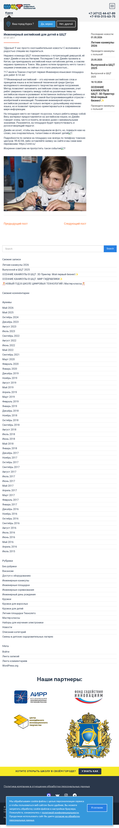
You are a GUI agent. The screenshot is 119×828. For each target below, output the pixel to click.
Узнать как (90, 771)
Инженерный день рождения (19, 594)
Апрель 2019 (9, 392)
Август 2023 (9, 326)
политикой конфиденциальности (60, 812)
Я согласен (97, 807)
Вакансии (7, 571)
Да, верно (47, 24)
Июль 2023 (8, 331)
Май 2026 (7, 307)
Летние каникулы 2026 (15, 264)
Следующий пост (75, 223)
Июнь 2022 (8, 345)
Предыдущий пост (16, 223)
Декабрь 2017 (10, 453)
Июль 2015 (8, 551)
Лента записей (10, 656)
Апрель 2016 (9, 546)
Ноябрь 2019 (9, 378)
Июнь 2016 (8, 537)
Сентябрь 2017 (11, 467)
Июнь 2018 (8, 438)
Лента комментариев (14, 661)
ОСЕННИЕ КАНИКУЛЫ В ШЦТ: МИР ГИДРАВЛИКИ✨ (32, 278)
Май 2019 (7, 387)
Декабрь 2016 (10, 509)
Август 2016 (9, 527)
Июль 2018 (8, 434)
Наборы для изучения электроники (22, 622)
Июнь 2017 (8, 481)
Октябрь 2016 (10, 518)
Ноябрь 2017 (9, 457)
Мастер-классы (11, 617)
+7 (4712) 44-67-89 (102, 13)
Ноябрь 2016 (9, 513)
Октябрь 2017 (10, 462)
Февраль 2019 (10, 401)
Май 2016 (7, 542)
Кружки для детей (12, 608)
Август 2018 (9, 429)
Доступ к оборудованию (16, 575)
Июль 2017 (8, 476)
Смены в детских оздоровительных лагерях (27, 636)
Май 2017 (7, 485)
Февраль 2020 (10, 364)
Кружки (6, 599)
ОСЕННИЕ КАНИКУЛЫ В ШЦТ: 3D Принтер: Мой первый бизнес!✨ (40, 274)
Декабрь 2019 (10, 373)
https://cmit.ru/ (27, 143)
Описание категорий (14, 632)
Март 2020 (8, 359)
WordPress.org (10, 665)
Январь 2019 (9, 406)
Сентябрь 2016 (11, 523)
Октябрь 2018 (10, 420)
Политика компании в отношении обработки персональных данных (47, 786)
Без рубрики (9, 566)
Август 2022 (9, 340)
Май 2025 (7, 312)
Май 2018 (7, 443)
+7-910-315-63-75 (102, 16)
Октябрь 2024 (10, 317)
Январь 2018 (9, 448)
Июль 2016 (8, 532)
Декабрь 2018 (10, 410)
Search (110, 248)
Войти (5, 651)
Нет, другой (66, 24)
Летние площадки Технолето (19, 613)
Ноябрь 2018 (9, 415)
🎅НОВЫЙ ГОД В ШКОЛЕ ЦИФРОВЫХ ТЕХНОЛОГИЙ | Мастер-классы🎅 (43, 283)
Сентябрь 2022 (11, 335)
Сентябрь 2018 (11, 424)
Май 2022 (7, 350)
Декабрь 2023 (10, 321)
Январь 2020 (9, 368)
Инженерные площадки (16, 585)
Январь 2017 (9, 504)
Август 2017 (9, 471)
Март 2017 (8, 495)
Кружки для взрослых (15, 603)
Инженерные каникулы (15, 580)
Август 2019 (9, 382)
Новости (7, 627)
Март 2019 (8, 396)
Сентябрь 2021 (11, 354)
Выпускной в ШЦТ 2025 (16, 269)
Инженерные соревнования (18, 589)
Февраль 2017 (10, 499)
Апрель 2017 (9, 490)
